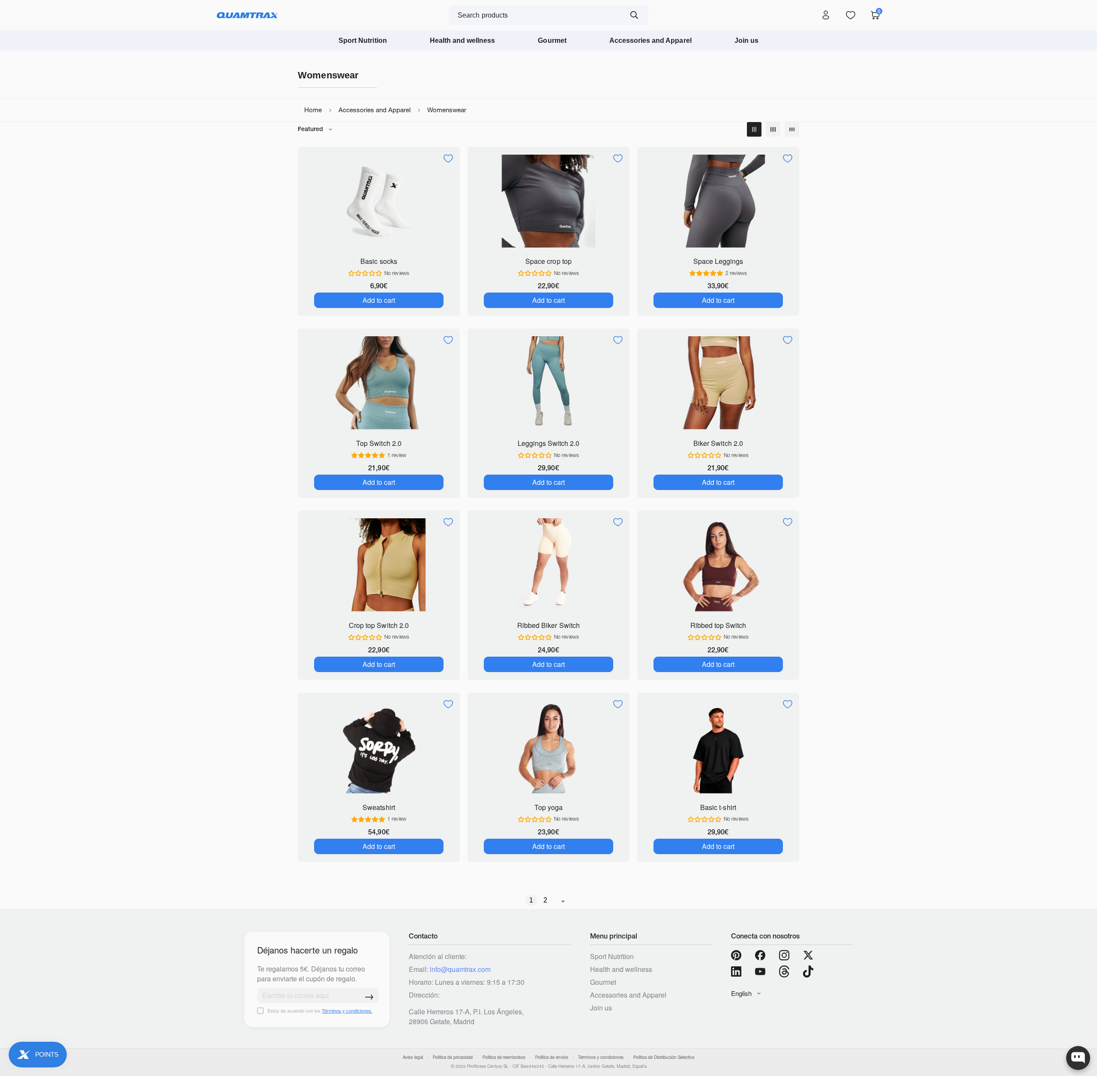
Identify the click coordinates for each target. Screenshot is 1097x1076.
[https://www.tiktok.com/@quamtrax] (808, 971)
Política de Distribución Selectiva (663, 1057)
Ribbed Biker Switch (548, 625)
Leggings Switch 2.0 (548, 443)
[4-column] (773, 129)
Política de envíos (551, 1057)
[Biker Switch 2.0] (718, 382)
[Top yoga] (548, 746)
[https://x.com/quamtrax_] (808, 955)
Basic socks (378, 261)
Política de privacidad (453, 1057)
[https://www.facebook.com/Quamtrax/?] (760, 955)
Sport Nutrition (363, 40)
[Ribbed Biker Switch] (548, 564)
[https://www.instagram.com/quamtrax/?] (784, 955)
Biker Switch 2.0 (718, 443)
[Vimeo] (784, 971)
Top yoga (548, 807)
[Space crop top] (548, 201)
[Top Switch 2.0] (379, 382)
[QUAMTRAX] (247, 15)
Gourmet (552, 40)
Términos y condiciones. (347, 1010)
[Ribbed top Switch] (718, 564)
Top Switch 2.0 (378, 443)
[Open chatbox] (1078, 1058)
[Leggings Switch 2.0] (548, 382)
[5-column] (792, 129)
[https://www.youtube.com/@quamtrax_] (760, 971)
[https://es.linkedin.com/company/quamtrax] (736, 971)
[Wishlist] (850, 15)
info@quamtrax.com (460, 969)
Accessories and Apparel (650, 40)
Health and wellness (462, 40)
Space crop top (548, 261)
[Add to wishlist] (448, 158)
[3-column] (754, 129)
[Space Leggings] (718, 201)
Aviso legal (413, 1057)
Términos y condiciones (600, 1057)
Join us (746, 40)
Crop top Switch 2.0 (378, 625)
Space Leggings (718, 261)
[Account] (826, 15)
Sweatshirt (379, 807)
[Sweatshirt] (379, 746)
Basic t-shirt (718, 807)
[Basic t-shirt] (718, 746)
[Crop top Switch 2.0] (379, 564)
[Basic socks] (379, 201)
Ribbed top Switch (718, 625)
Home (313, 110)
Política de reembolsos (504, 1057)
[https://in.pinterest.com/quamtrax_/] (736, 955)
